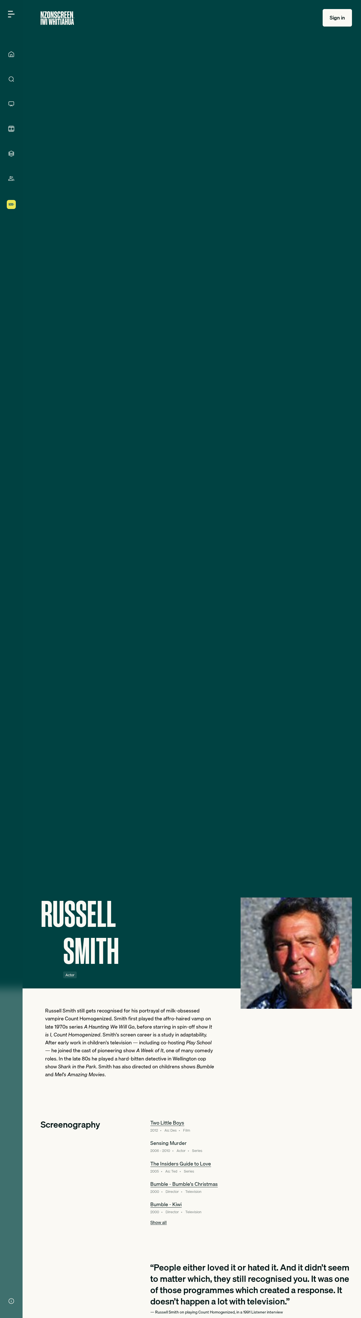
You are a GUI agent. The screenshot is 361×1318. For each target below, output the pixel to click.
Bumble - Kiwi (166, 1204)
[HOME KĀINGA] (11, 54)
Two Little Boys (167, 1123)
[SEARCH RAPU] (11, 79)
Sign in (337, 18)
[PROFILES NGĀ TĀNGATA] (11, 178)
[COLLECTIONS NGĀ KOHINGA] (11, 153)
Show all (158, 1222)
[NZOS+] (11, 204)
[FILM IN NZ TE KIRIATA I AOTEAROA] (11, 128)
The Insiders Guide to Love (180, 1164)
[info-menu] (11, 1301)
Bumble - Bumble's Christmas (184, 1184)
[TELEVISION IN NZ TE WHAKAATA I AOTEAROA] (11, 104)
